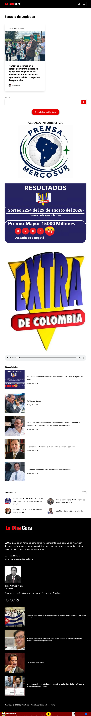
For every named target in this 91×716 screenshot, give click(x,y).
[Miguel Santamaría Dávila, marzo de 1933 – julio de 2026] (50, 501)
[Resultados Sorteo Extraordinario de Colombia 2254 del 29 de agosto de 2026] (15, 380)
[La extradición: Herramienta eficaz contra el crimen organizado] (15, 449)
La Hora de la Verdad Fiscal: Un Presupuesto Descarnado (49, 470)
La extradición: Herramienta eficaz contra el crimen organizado (51, 447)
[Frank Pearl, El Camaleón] (15, 663)
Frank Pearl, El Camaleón (35, 662)
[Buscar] (79, 4)
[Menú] (84, 4)
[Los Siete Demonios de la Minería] (50, 511)
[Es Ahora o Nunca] (15, 403)
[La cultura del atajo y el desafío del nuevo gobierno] (8, 511)
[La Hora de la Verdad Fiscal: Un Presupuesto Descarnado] (15, 472)
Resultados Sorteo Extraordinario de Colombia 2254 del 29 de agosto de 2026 (28, 501)
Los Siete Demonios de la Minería (69, 511)
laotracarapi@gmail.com (22, 559)
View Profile (9, 589)
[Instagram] (18, 600)
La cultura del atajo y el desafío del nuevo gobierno (27, 510)
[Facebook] (7, 600)
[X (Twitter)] (12, 600)
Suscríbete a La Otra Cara (45, 112)
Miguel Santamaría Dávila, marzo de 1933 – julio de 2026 (70, 501)
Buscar (7, 98)
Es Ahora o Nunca (34, 401)
